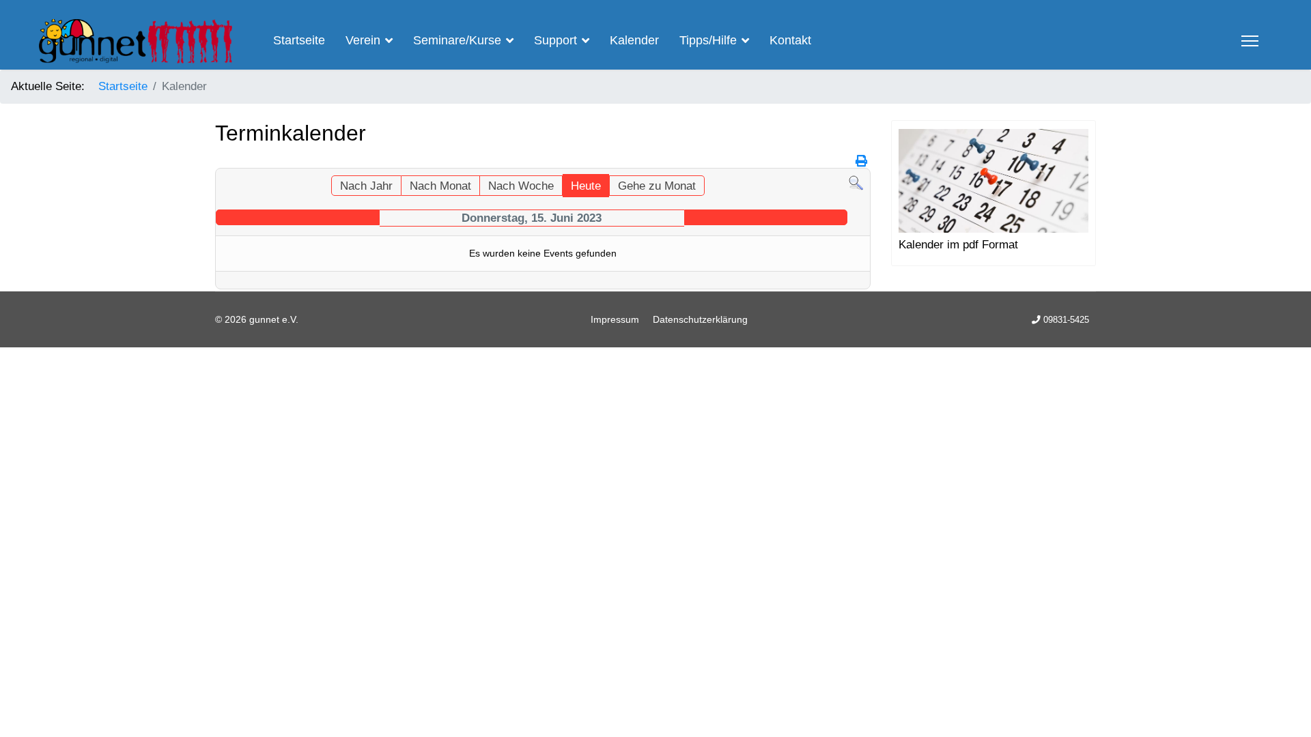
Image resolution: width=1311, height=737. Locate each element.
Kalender (634, 40)
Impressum (615, 319)
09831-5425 (1066, 320)
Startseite (299, 40)
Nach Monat (440, 185)
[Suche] (856, 183)
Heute (586, 185)
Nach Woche (521, 185)
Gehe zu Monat (657, 185)
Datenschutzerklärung (700, 319)
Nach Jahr (366, 185)
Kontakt (790, 40)
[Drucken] (861, 161)
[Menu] (1249, 41)
